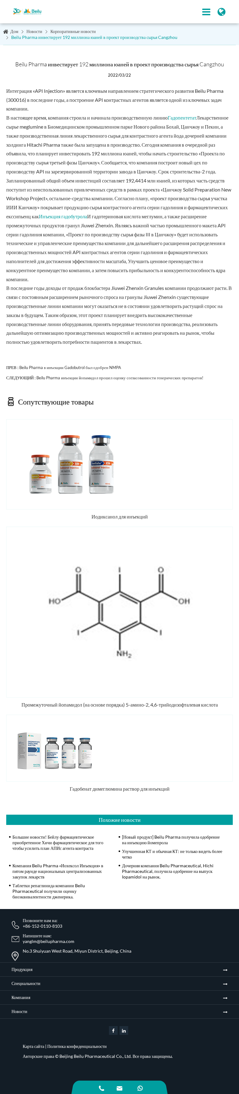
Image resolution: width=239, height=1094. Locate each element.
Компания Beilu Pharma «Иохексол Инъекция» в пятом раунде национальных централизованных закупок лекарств (57, 871)
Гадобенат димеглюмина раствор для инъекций (120, 789)
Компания (21, 997)
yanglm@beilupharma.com (48, 941)
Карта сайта (33, 1046)
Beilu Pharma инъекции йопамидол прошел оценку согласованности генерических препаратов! (119, 377)
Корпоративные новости (73, 31)
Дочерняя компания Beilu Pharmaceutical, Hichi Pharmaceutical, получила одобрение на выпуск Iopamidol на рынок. (167, 871)
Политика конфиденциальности (77, 1046)
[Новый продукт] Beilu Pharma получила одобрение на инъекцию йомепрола (171, 839)
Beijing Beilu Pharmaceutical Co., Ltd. (95, 1056)
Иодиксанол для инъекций (119, 516)
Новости (34, 31)
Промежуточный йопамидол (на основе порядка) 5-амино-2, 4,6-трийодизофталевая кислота (119, 705)
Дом (14, 31)
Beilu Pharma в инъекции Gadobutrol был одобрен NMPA (70, 367)
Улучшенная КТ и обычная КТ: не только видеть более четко (172, 854)
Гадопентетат (182, 118)
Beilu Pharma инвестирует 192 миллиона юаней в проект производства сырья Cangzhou (94, 37)
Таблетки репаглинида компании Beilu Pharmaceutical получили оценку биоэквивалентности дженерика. (48, 891)
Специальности (26, 983)
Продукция (22, 969)
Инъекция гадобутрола (63, 216)
